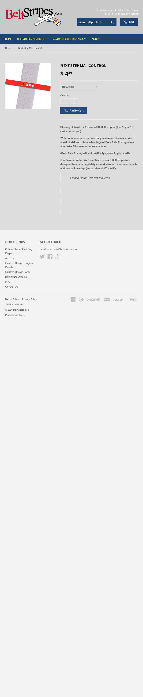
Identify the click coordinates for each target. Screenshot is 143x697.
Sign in (109, 13)
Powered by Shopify (15, 315)
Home (8, 39)
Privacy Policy (29, 299)
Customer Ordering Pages (68, 39)
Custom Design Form (17, 272)
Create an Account (128, 13)
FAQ (7, 281)
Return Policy (12, 299)
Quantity (65, 95)
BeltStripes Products (31, 39)
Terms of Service (13, 304)
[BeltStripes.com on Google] (57, 257)
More (95, 39)
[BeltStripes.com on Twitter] (42, 257)
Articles (9, 258)
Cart (131, 22)
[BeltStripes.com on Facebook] (50, 257)
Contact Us (11, 286)
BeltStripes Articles (16, 276)
